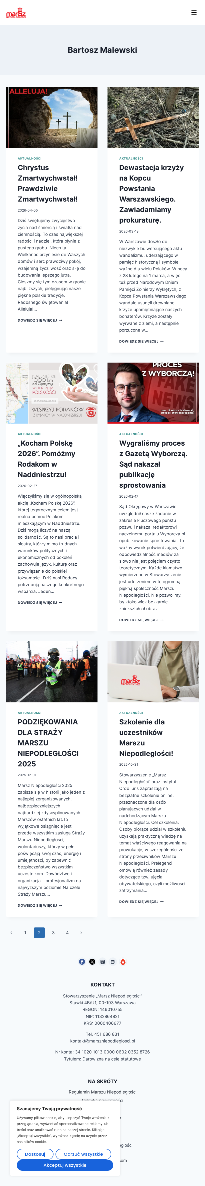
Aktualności (30, 158)
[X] (92, 961)
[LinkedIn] (112, 961)
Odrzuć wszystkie (83, 1154)
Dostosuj (35, 1154)
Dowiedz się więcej (40, 320)
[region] (65, 1138)
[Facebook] (82, 961)
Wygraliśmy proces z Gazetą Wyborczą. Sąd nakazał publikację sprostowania (153, 464)
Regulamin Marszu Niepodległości (102, 1091)
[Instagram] (102, 961)
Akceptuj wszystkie (65, 1165)
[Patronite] (123, 961)
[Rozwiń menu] (194, 12)
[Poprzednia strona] (11, 932)
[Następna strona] (81, 932)
